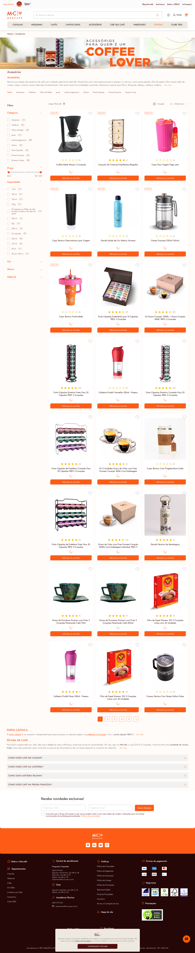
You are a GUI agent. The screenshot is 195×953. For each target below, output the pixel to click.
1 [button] (100, 719)
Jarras (58, 92)
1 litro (16, 189)
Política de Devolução (105, 875)
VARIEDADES (139, 24)
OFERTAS (158, 24)
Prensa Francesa (115, 92)
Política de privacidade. (90, 816)
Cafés (9, 883)
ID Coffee (11, 887)
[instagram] (107, 845)
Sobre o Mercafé (19, 861)
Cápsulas (10, 873)
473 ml (16, 243)
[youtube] (101, 845)
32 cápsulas (18, 233)
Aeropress (20, 92)
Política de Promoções (105, 885)
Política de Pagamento (105, 871)
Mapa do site (107, 912)
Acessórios (11, 897)
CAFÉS (54, 24)
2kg (15, 223)
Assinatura (160, 4)
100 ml (16, 194)
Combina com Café (14, 892)
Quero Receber (144, 807)
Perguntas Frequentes (60, 866)
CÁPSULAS (18, 24)
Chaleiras (32, 92)
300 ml (16, 228)
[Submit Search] (37, 15)
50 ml (16, 248)
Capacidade (13, 182)
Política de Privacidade (105, 866)
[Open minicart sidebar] (186, 15)
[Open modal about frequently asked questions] (168, 15)
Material (11, 277)
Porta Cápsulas (98, 92)
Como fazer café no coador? (25, 757)
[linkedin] (94, 845)
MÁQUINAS (36, 24)
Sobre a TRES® (173, 4)
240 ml (16, 218)
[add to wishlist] (90, 113)
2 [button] (107, 719)
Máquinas (11, 878)
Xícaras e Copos (131, 92)
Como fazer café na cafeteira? (25, 766)
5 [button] (128, 719)
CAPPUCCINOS (73, 24)
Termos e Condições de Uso (108, 903)
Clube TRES (11, 901)
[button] (135, 719)
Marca (10, 269)
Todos (9, 92)
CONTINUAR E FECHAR (97, 946)
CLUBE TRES (176, 24)
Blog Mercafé (147, 4)
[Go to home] (14, 15)
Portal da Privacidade (105, 894)
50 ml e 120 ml (19, 254)
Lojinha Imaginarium (71, 92)
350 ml (16, 238)
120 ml (16, 199)
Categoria (12, 112)
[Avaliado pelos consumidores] (145, 892)
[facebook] (88, 845)
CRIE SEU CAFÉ (117, 24)
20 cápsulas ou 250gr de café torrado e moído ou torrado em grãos (26, 211)
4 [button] (121, 719)
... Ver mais (167, 85)
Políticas (105, 861)
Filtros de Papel (46, 92)
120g (16, 204)
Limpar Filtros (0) (54, 103)
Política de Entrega (104, 880)
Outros (86, 92)
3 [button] (114, 719)
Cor (9, 261)
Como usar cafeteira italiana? (25, 775)
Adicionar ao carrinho (71, 178)
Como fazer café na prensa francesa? (30, 784)
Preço (10, 168)
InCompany (187, 4)
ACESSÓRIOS (95, 24)
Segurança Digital (103, 889)
